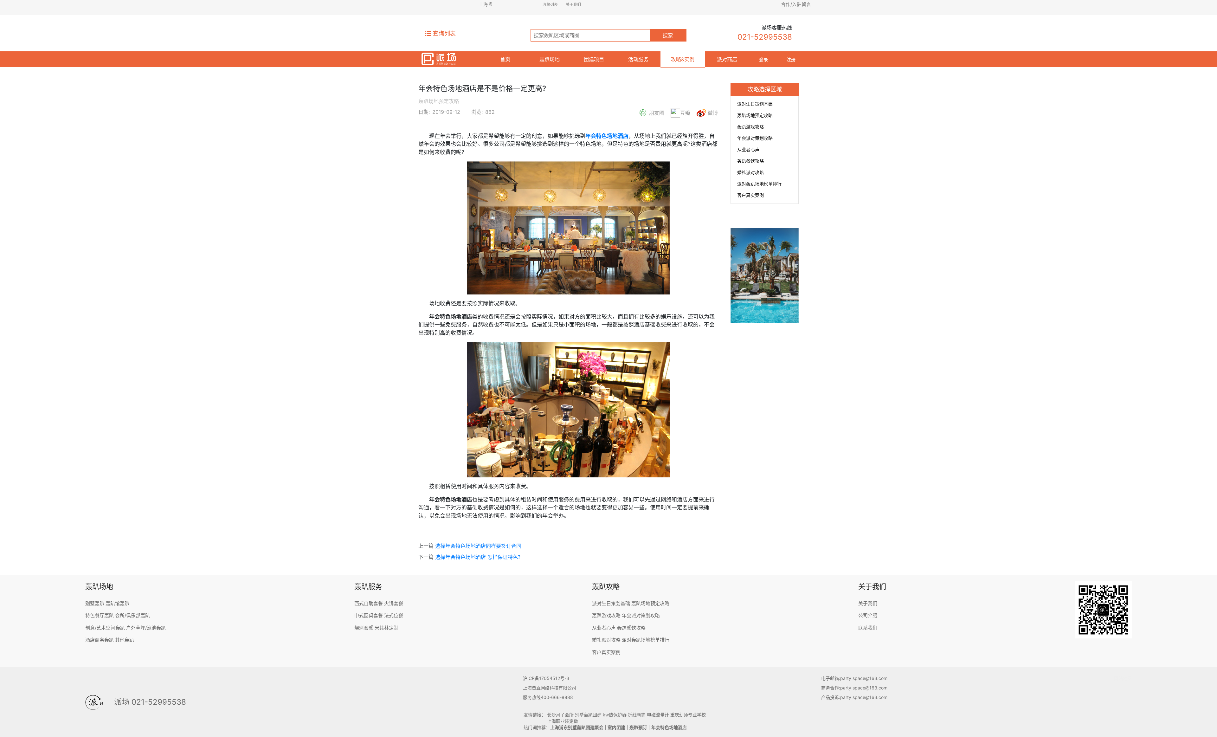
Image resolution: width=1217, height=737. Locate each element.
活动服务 (638, 59)
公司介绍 (867, 615)
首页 (505, 59)
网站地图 (1123, 678)
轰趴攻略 (606, 586)
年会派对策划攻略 (755, 138)
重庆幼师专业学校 (688, 714)
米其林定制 (386, 628)
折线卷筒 (637, 714)
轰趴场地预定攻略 (755, 115)
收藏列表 (550, 4)
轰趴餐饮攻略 (750, 161)
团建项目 (594, 59)
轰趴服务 (368, 586)
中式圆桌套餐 (368, 615)
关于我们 (573, 4)
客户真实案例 (750, 195)
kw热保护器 (615, 714)
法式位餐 (393, 615)
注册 (791, 59)
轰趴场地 (549, 59)
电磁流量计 (658, 714)
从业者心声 (748, 149)
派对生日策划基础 (755, 104)
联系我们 (867, 628)
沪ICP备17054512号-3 (546, 678)
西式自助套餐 (368, 603)
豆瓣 (685, 113)
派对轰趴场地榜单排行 (759, 183)
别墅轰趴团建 (588, 714)
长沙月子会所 (560, 714)
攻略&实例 (682, 59)
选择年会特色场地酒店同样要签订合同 (478, 546)
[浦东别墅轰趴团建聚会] (439, 58)
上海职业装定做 (562, 721)
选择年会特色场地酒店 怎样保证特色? (477, 557)
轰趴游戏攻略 (750, 126)
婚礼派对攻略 (750, 172)
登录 (763, 59)
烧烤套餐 (363, 628)
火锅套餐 (393, 603)
